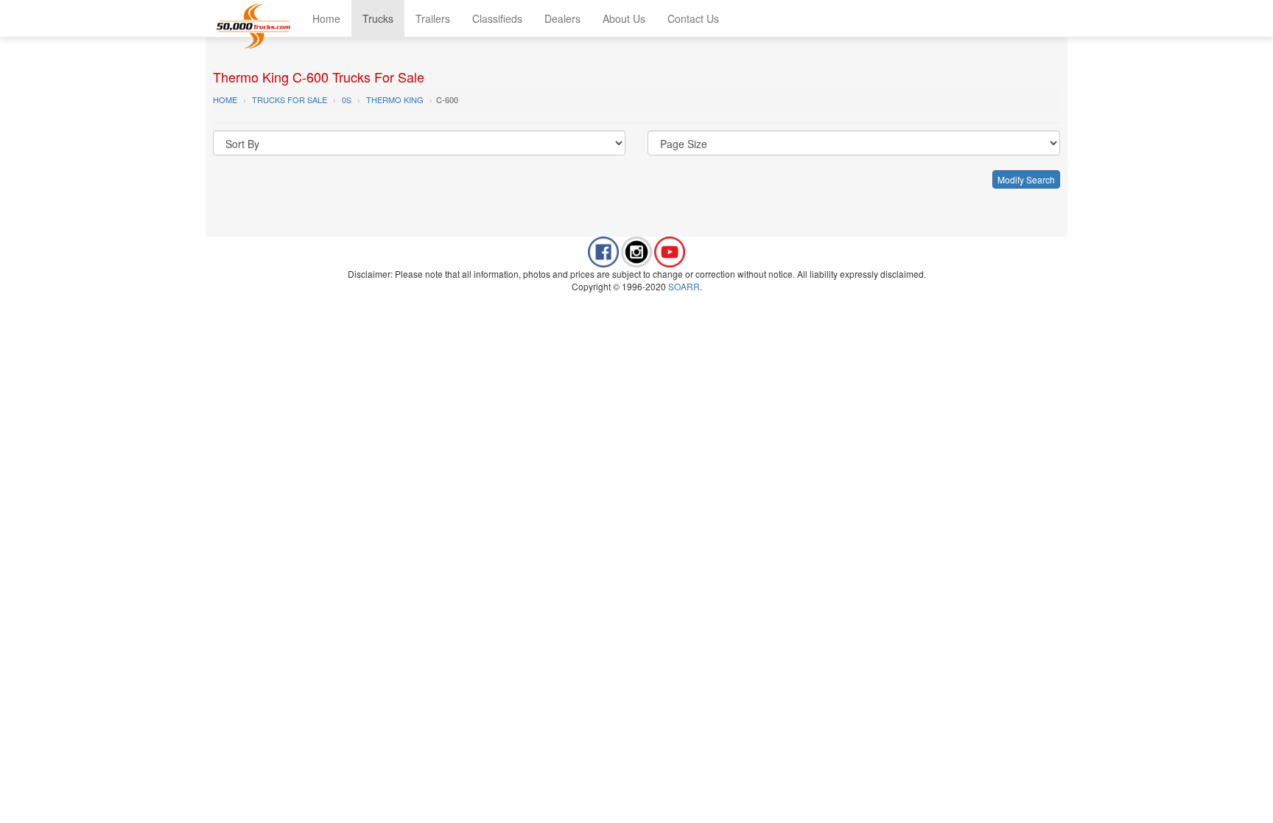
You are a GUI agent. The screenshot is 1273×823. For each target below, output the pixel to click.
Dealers (562, 18)
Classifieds (497, 18)
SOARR (684, 286)
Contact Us (693, 18)
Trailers (432, 18)
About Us (624, 18)
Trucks (377, 18)
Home (326, 18)
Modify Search (1026, 179)
